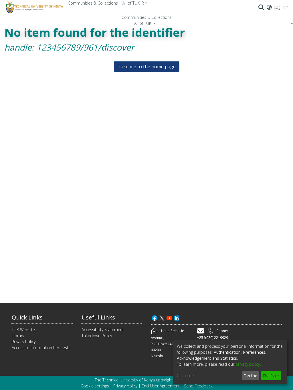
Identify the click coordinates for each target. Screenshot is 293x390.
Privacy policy (125, 386)
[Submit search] (261, 7)
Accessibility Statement (103, 329)
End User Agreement (161, 386)
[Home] (33, 7)
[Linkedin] (177, 317)
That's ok (271, 375)
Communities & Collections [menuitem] (93, 3)
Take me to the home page (147, 66)
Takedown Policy (97, 335)
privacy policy (247, 364)
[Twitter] (162, 317)
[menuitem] (134, 3)
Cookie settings (95, 386)
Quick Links (27, 317)
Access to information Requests (41, 347)
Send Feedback (198, 386)
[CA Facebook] (154, 317)
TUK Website (23, 329)
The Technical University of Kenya (125, 380)
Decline (250, 375)
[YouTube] (169, 317)
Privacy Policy (23, 341)
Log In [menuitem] (279, 7)
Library (18, 335)
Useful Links (98, 317)
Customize (187, 375)
